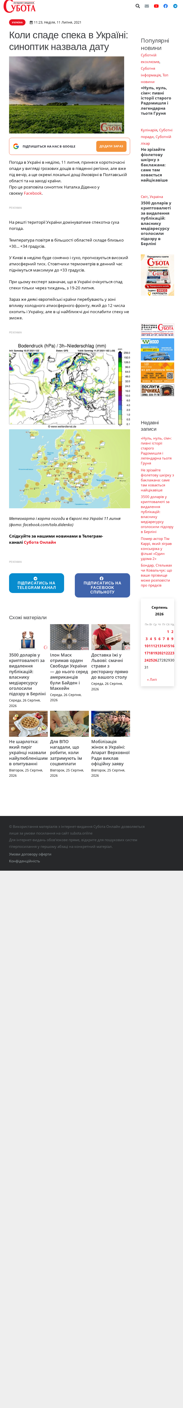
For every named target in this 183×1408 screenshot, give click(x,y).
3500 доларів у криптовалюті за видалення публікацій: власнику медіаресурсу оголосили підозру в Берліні (27, 674)
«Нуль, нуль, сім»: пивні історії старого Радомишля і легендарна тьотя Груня (156, 100)
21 (164, 653)
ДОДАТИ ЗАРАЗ (111, 146)
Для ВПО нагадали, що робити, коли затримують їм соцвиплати (66, 753)
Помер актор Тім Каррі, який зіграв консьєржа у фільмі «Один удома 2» (156, 548)
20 (159, 653)
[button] (138, 6)
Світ (144, 196)
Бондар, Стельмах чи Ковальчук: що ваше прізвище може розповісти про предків (156, 575)
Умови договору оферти (30, 854)
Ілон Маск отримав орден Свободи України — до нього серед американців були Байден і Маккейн (69, 671)
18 (151, 653)
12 (155, 645)
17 (146, 653)
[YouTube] (156, 6)
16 (172, 645)
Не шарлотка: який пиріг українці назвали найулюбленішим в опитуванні (28, 753)
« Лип (152, 679)
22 (168, 653)
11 (151, 645)
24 (146, 660)
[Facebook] (165, 6)
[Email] (146, 6)
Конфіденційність (24, 861)
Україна (156, 196)
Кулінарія (149, 130)
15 (168, 645)
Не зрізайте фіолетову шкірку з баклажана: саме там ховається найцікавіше (154, 165)
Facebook (33, 193)
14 (164, 645)
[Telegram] (175, 6)
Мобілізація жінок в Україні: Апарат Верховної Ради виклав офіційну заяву (110, 753)
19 (155, 653)
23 (172, 653)
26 (155, 660)
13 (159, 645)
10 (146, 645)
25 (151, 660)
